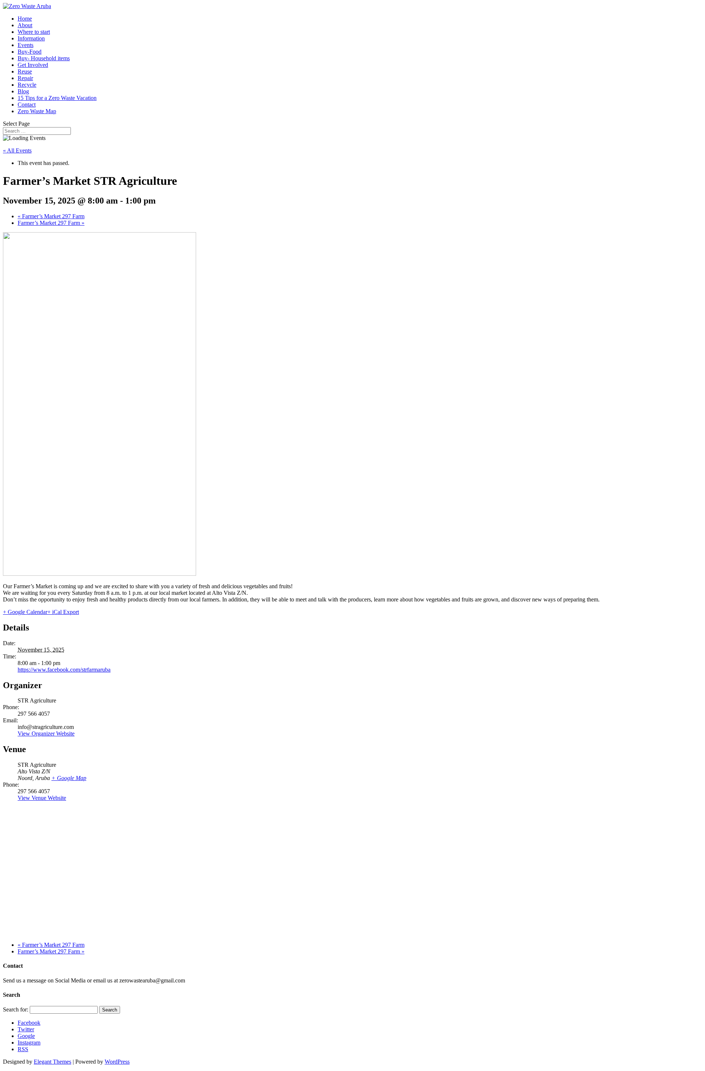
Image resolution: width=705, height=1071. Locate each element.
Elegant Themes (52, 1062)
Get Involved (33, 65)
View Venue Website (42, 798)
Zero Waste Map (37, 111)
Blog (23, 91)
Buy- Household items (44, 58)
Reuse (25, 71)
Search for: (15, 1009)
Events (25, 45)
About (25, 25)
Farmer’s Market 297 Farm (51, 216)
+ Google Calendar (25, 612)
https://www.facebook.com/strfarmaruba (64, 669)
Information (31, 38)
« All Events (17, 150)
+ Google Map (68, 778)
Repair (25, 78)
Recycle (27, 85)
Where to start (34, 32)
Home (25, 18)
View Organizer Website (46, 733)
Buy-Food (29, 51)
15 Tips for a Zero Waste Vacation (57, 98)
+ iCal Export (63, 612)
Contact (27, 104)
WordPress (117, 1062)
